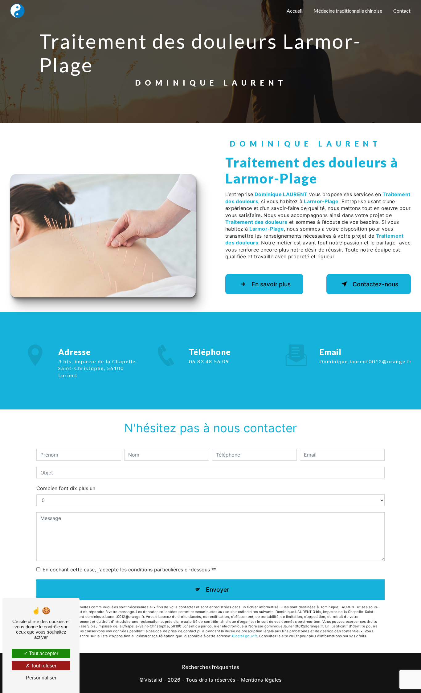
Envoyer (217, 589)
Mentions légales (261, 680)
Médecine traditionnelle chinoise (347, 11)
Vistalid (153, 680)
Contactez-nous (375, 284)
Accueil (294, 11)
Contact (402, 11)
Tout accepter (43, 653)
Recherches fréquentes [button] (210, 667)
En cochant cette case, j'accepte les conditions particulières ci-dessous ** (129, 569)
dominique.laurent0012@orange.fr (365, 361)
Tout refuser (43, 665)
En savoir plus (271, 284)
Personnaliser (41, 677)
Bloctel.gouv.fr (244, 636)
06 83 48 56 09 (209, 361)
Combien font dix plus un (65, 488)
